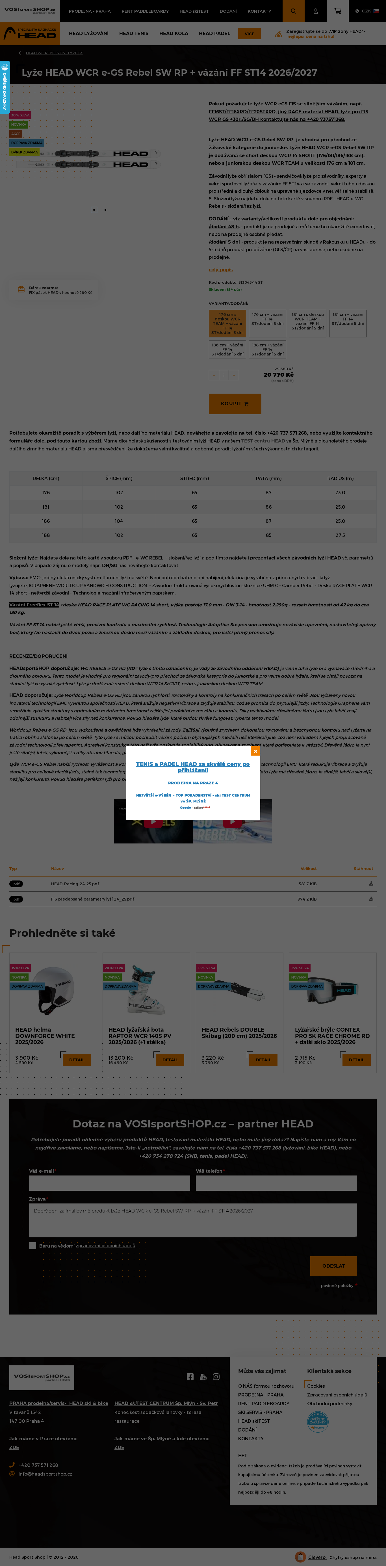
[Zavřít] (255, 751)
